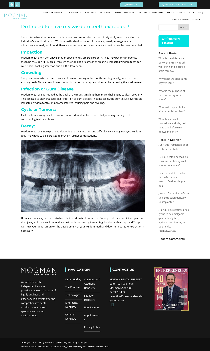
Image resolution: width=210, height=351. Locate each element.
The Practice (72, 287)
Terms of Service (95, 346)
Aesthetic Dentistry (97, 12)
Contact (197, 19)
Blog (192, 12)
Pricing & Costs (175, 12)
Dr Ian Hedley (73, 279)
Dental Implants (124, 12)
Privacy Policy (92, 327)
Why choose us (52, 12)
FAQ (200, 12)
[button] (53, 12)
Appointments (181, 19)
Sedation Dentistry (151, 12)
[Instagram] (17, 4)
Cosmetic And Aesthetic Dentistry (92, 283)
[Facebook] (11, 4)
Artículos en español (171, 41)
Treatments (73, 12)
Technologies (72, 295)
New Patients (91, 307)
